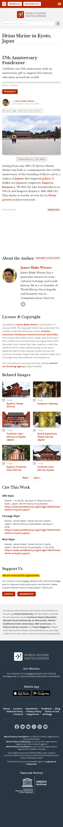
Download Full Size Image (31, 159)
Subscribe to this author (47, 258)
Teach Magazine (41, 627)
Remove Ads (53, 210)
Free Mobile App (32, 4)
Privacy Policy (33, 711)
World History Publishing (18, 741)
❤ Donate (10, 91)
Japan (19, 178)
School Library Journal (15, 627)
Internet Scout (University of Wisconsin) (25, 620)
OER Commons (43, 623)
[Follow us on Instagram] (40, 728)
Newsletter (32, 708)
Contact (17, 708)
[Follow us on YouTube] (45, 728)
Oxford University (23, 614)
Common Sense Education (41, 617)
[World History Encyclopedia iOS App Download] (21, 693)
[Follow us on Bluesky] (28, 728)
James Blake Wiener (25, 101)
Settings (47, 714)
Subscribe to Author (30, 110)
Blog (57, 708)
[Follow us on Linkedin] (34, 728)
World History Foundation (16, 736)
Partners (18, 714)
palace (46, 178)
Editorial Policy (15, 711)
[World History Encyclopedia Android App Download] (41, 693)
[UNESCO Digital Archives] (31, 785)
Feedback (46, 708)
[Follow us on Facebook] (17, 728)
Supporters (33, 714)
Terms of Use (52, 711)
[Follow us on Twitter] (22, 728)
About (6, 708)
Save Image (9, 110)
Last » (37, 477)
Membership (15, 4)
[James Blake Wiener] (23, 304)
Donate (8, 594)
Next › (25, 477)
